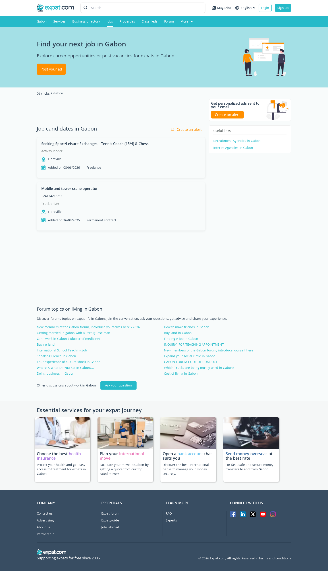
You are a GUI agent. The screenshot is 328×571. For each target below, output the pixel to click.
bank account (190, 453)
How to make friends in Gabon (186, 327)
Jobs (110, 21)
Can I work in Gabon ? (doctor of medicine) (68, 338)
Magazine (224, 8)
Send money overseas (247, 453)
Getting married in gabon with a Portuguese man (73, 332)
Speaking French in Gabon (56, 356)
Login (265, 8)
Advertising (45, 520)
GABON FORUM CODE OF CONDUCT (191, 361)
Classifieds (150, 21)
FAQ (169, 513)
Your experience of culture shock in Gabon (68, 361)
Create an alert (189, 129)
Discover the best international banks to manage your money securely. (186, 469)
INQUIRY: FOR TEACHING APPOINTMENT (194, 344)
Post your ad (51, 69)
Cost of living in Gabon (181, 373)
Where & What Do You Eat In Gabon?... (65, 367)
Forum (169, 21)
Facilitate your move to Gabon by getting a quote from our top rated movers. (124, 469)
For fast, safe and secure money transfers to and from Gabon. (249, 467)
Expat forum (110, 513)
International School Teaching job (62, 350)
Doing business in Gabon (55, 373)
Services (59, 21)
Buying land (46, 344)
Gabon (42, 21)
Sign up (283, 8)
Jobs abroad (110, 527)
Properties (127, 21)
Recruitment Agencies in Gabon (237, 140)
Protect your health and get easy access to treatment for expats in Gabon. (61, 469)
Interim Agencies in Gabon (233, 147)
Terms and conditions (275, 558)
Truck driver (50, 203)
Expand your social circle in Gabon (190, 356)
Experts (171, 520)
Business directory (86, 21)
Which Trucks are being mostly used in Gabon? (199, 367)
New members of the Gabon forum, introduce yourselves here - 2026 (88, 327)
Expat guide (110, 520)
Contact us (45, 513)
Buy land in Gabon (178, 332)
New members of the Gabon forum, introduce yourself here (208, 350)
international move (122, 456)
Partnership (45, 534)
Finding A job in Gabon (181, 338)
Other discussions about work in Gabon (66, 385)
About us (43, 527)
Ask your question (118, 385)
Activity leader (51, 151)
